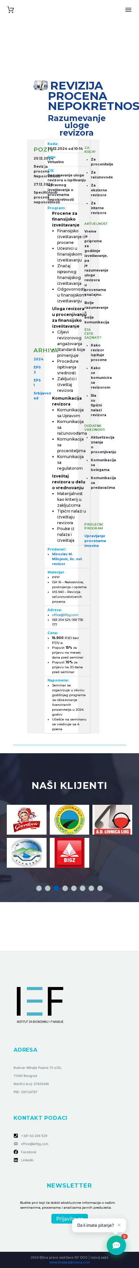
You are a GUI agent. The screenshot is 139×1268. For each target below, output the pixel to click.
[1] (39, 888)
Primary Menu (128, 10)
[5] (74, 888)
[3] (56, 888)
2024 (38, 359)
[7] (91, 888)
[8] (100, 888)
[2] (47, 888)
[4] (65, 888)
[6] (82, 888)
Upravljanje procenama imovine (95, 541)
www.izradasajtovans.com (69, 1262)
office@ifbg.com (65, 615)
